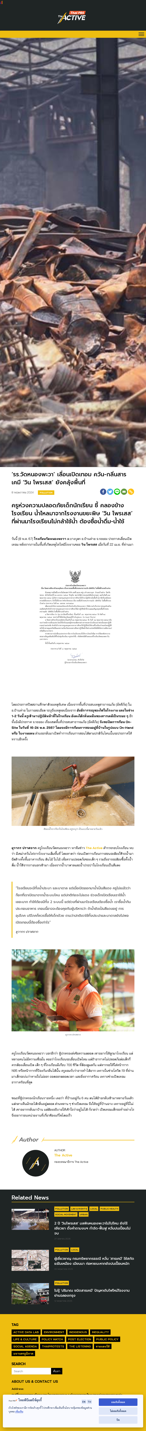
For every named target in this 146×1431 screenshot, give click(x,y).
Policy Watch (52, 1339)
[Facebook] (103, 492)
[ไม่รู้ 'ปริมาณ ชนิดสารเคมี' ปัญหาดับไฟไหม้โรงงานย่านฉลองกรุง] (30, 1295)
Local (93, 1208)
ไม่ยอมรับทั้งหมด (118, 1410)
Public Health (109, 1208)
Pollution (46, 492)
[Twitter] (110, 492)
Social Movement (66, 1214)
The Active (94, 848)
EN (83, 1401)
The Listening (80, 1346)
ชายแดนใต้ (103, 1346)
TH (89, 1401)
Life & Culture (25, 1339)
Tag (15, 1324)
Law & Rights (79, 1208)
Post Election (79, 1339)
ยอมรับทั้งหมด (118, 1402)
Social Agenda (25, 1346)
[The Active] (71, 17)
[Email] (124, 492)
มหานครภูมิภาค (23, 1353)
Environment (54, 1332)
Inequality (100, 1332)
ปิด (118, 1419)
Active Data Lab (26, 1332)
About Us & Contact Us (35, 1381)
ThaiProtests (53, 1346)
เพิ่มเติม (19, 1411)
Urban (84, 1214)
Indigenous (78, 1332)
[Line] (117, 492)
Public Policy (107, 1339)
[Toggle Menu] (141, 34)
